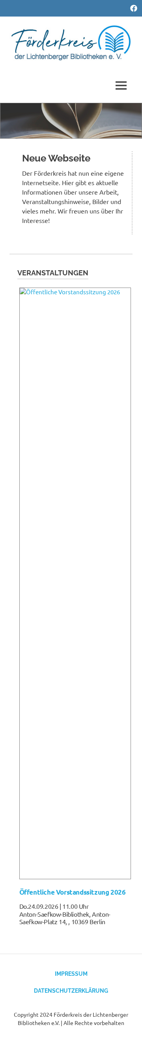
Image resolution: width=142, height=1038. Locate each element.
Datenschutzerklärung (71, 991)
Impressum (71, 974)
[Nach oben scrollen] (128, 1024)
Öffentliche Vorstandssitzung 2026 (72, 892)
